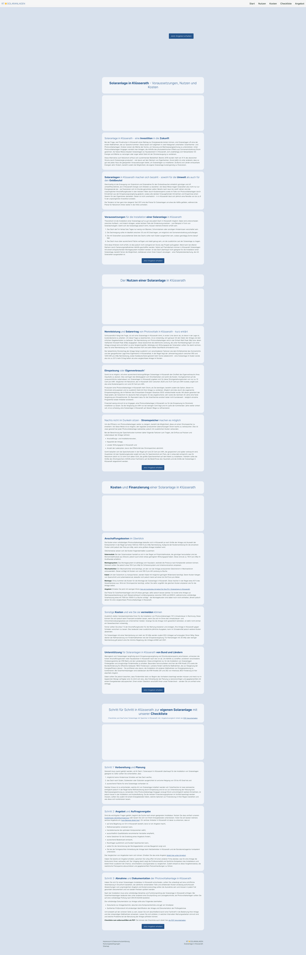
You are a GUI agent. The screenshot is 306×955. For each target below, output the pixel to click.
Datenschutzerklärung (121, 941)
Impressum (107, 941)
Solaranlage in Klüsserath (193, 944)
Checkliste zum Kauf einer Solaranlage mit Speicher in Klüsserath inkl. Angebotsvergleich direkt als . (153, 718)
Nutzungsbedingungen (111, 944)
